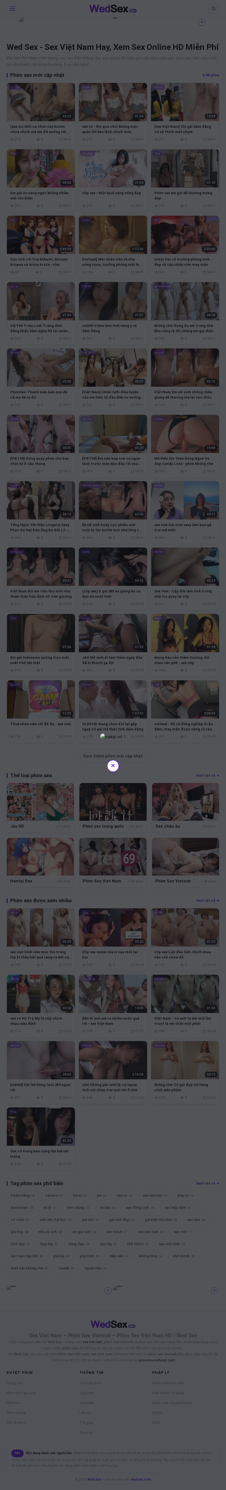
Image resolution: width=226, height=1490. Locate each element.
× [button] (113, 765)
